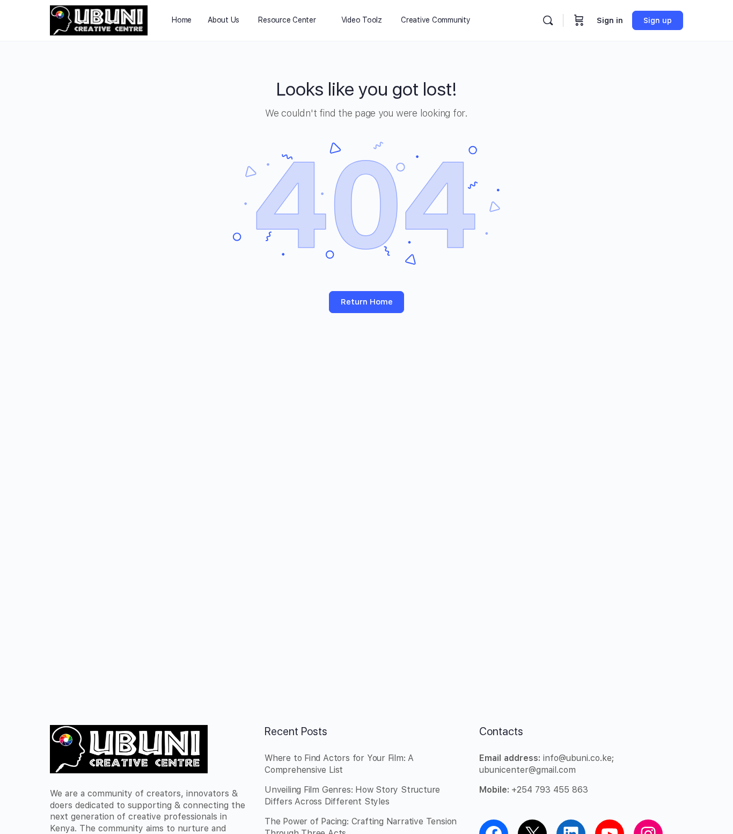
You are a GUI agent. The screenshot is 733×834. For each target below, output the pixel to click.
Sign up (657, 20)
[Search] (548, 20)
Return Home (367, 302)
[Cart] (579, 20)
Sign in (610, 20)
